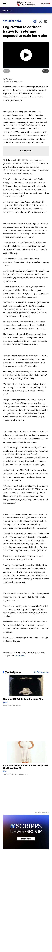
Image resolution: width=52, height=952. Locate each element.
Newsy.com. (20, 655)
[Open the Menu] (4, 3)
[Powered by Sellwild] (45, 812)
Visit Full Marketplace (41, 672)
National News (12, 21)
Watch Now (45, 3)
